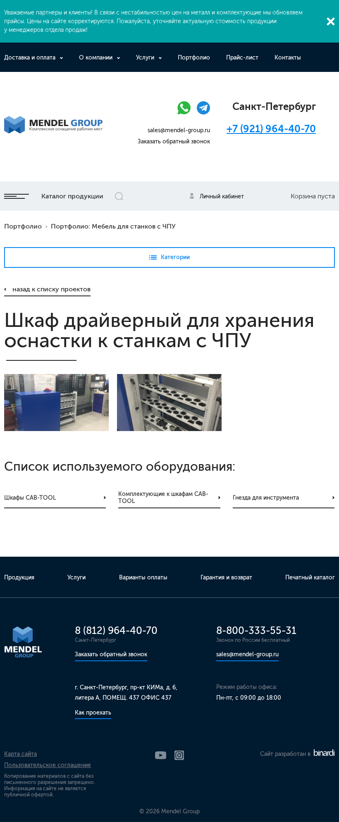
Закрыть (331, 21)
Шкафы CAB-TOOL (30, 497)
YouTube (160, 755)
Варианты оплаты (143, 577)
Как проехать (93, 712)
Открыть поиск (119, 196)
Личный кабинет (222, 196)
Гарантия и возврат (226, 577)
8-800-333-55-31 (256, 630)
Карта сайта (20, 754)
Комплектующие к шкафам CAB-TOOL (163, 498)
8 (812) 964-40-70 (116, 630)
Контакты (288, 57)
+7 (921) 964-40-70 (271, 129)
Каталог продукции (72, 196)
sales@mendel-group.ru (179, 130)
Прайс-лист (242, 57)
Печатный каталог (310, 577)
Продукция (19, 577)
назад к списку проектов (51, 289)
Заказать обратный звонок (174, 141)
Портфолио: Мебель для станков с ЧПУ (113, 226)
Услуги (145, 57)
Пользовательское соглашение (47, 765)
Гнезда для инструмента (266, 497)
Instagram (179, 755)
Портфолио (194, 57)
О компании (95, 57)
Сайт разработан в (286, 754)
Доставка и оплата (29, 57)
